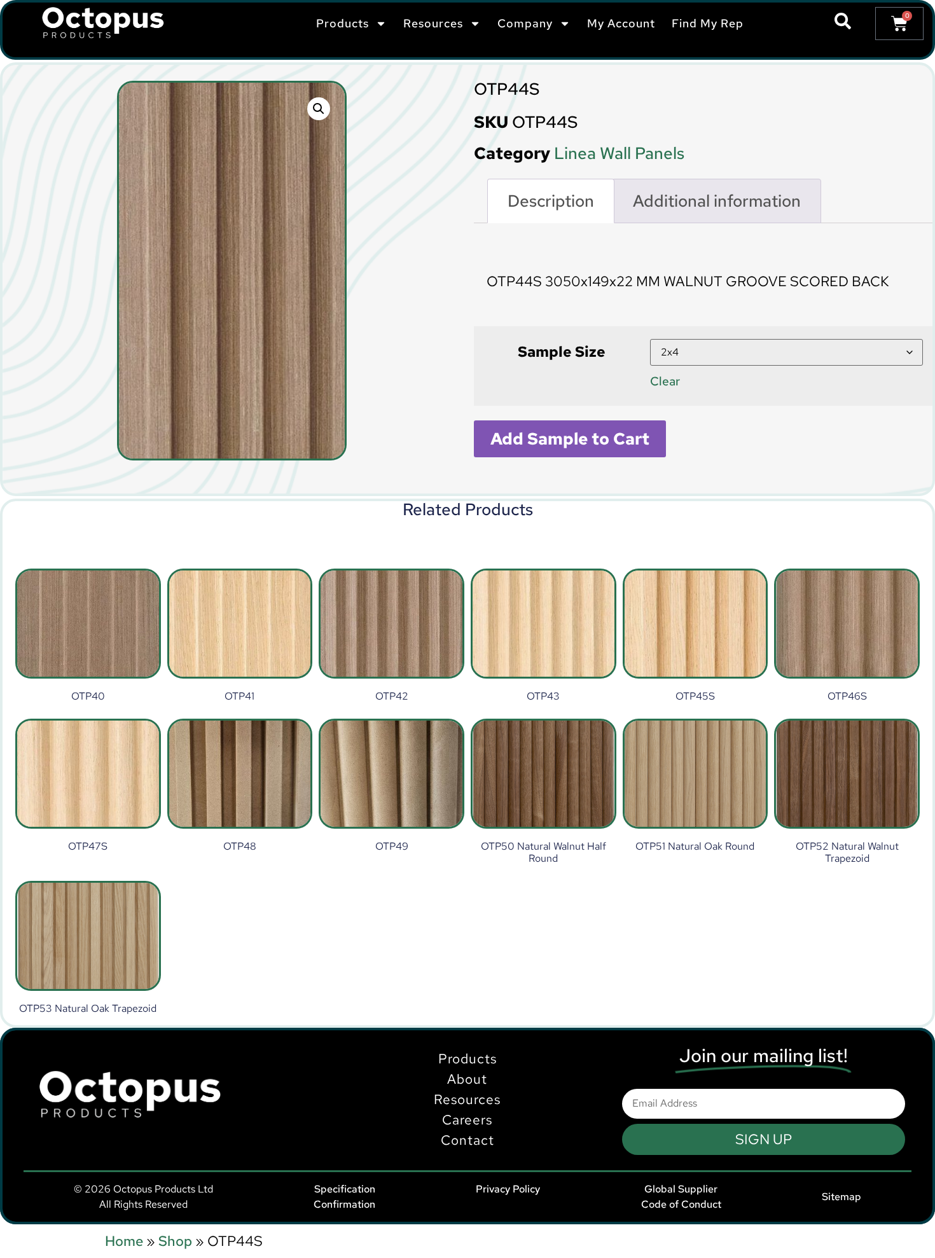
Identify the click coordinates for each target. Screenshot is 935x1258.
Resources (467, 1099)
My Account (621, 23)
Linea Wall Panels (619, 153)
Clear (665, 381)
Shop (175, 1241)
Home (124, 1241)
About (467, 1079)
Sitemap (841, 1196)
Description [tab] (551, 201)
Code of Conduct (681, 1204)
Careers (467, 1119)
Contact (467, 1140)
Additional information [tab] (717, 201)
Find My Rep (708, 23)
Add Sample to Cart (569, 439)
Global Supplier (680, 1189)
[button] (318, 108)
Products (467, 1058)
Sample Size (562, 351)
